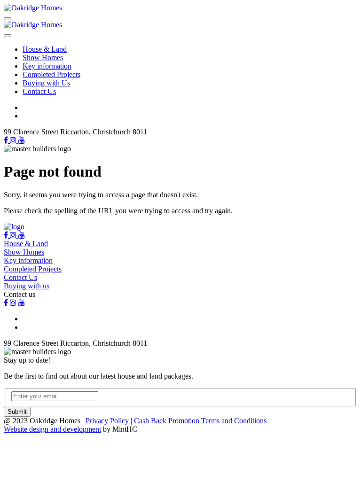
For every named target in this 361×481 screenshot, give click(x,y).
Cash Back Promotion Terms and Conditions (200, 421)
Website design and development (52, 429)
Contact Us (39, 91)
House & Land (45, 49)
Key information (47, 66)
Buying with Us (46, 83)
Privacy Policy (107, 421)
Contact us (19, 294)
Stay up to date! (27, 360)
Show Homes (43, 58)
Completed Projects (51, 74)
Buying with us (26, 286)
